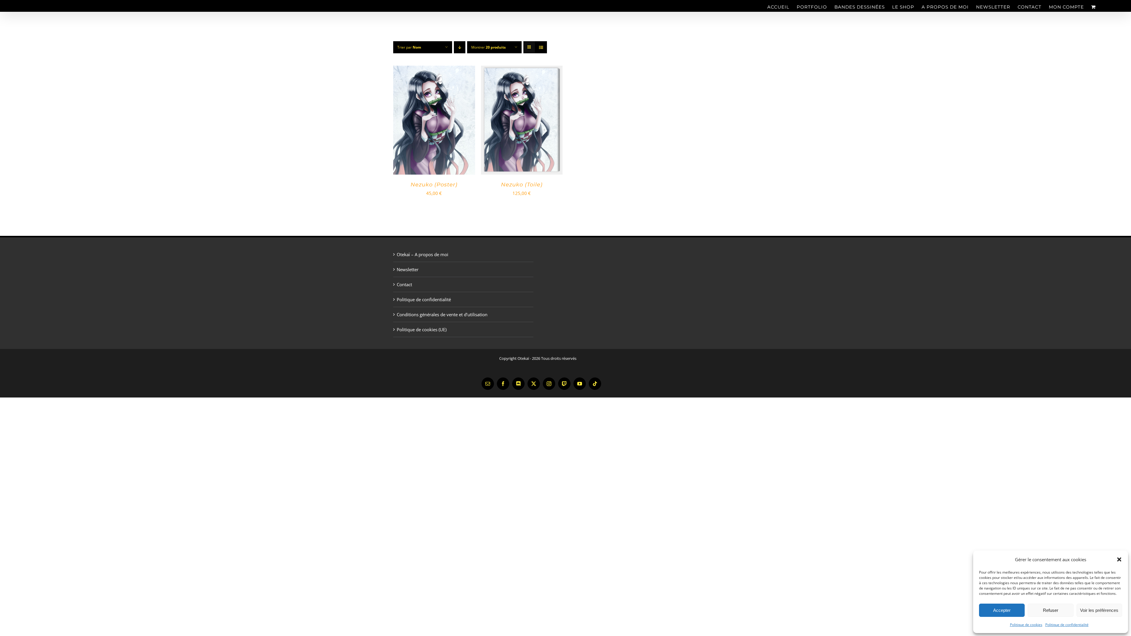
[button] (1119, 559)
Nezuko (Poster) (434, 184)
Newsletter (408, 269)
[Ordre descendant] (459, 47)
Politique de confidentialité (1067, 624)
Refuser (1050, 610)
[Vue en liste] (541, 47)
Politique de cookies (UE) (422, 329)
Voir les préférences (1099, 610)
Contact (404, 284)
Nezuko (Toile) (522, 184)
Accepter (1002, 610)
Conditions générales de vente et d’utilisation (442, 314)
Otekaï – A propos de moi (422, 254)
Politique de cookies (1026, 624)
